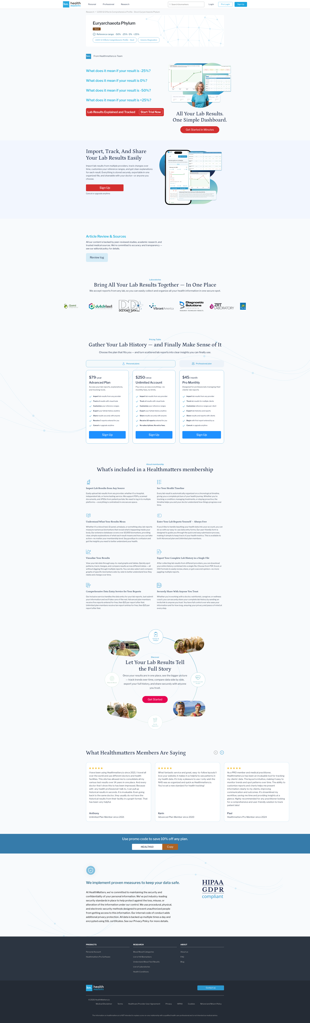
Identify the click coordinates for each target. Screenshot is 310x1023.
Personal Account (93, 952)
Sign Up (240, 4)
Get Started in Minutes (200, 129)
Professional (108, 4)
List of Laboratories (141, 967)
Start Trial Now (151, 112)
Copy (170, 846)
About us (184, 952)
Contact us (211, 988)
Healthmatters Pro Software (98, 957)
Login (211, 4)
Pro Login (225, 4)
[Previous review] (216, 752)
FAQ (182, 957)
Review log (97, 257)
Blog (182, 962)
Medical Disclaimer (104, 1004)
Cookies (191, 1004)
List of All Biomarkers (142, 957)
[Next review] (222, 752)
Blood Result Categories (143, 952)
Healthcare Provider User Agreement (144, 1004)
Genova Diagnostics (148, 40)
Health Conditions (141, 972)
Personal (92, 4)
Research (125, 4)
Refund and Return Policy (211, 1004)
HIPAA (180, 1004)
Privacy (169, 1004)
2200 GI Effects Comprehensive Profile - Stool (114, 40)
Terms (120, 1004)
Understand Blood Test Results (146, 962)
